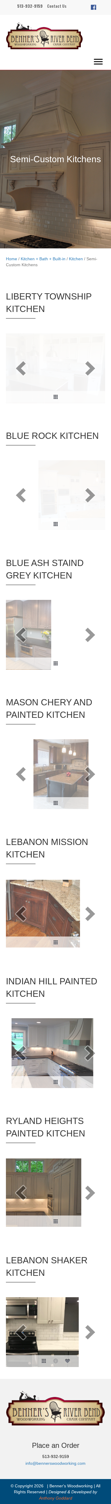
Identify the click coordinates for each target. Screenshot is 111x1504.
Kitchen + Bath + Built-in (43, 258)
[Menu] (98, 62)
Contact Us (56, 6)
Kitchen (76, 258)
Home (11, 258)
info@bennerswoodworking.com (55, 1463)
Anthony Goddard (55, 1498)
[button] (93, 7)
